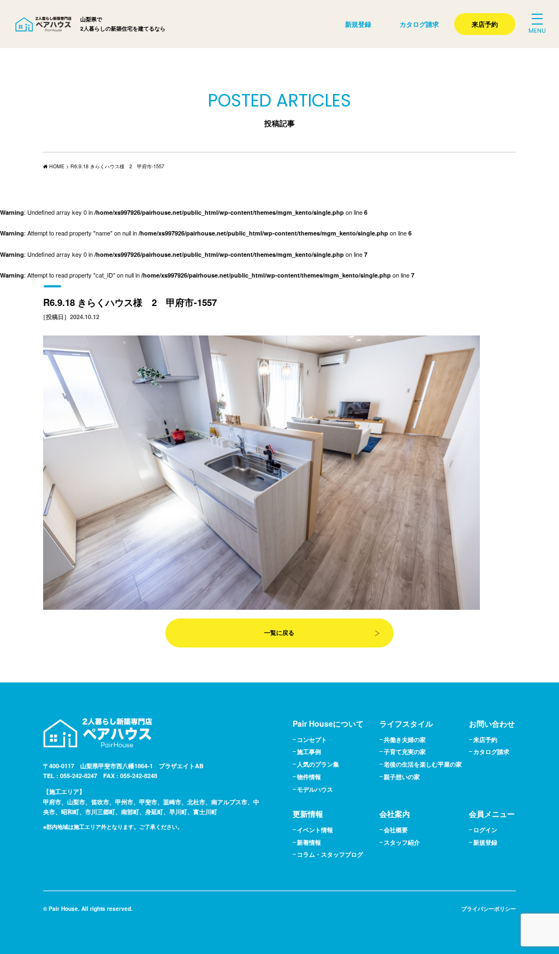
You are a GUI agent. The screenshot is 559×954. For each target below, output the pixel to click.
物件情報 (309, 777)
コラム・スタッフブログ (330, 854)
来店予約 (485, 24)
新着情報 (309, 842)
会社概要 (396, 830)
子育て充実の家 (405, 751)
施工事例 (309, 751)
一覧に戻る (279, 632)
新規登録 (358, 24)
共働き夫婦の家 (405, 739)
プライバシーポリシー (488, 908)
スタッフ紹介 (402, 842)
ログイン (485, 830)
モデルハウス (315, 789)
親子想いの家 (402, 777)
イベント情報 (315, 830)
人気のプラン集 (318, 764)
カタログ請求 (419, 24)
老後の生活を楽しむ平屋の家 (423, 764)
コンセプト (312, 739)
